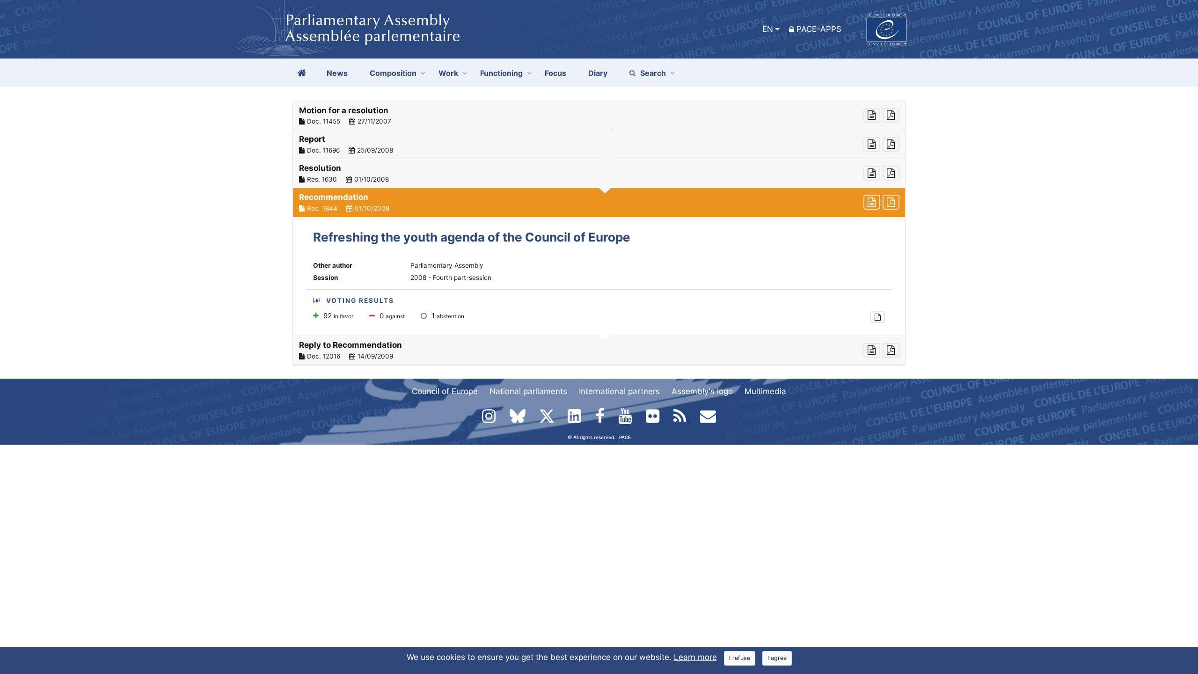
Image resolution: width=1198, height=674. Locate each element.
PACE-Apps (818, 29)
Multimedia (765, 391)
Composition (393, 73)
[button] (599, 115)
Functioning (501, 73)
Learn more (695, 657)
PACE (625, 437)
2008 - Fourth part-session (450, 277)
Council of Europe (445, 391)
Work (448, 73)
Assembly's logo (702, 391)
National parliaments (528, 391)
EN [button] (767, 29)
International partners (619, 391)
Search (653, 73)
